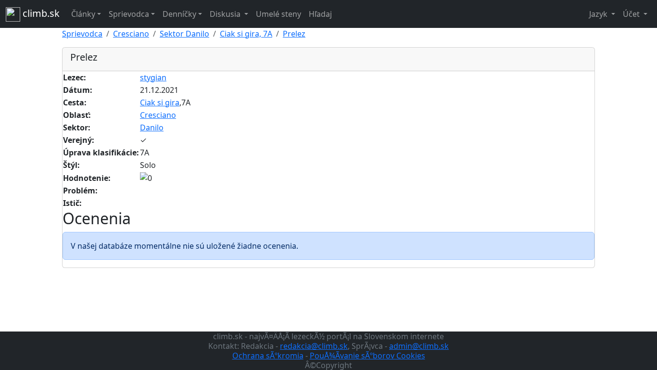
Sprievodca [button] (129, 14)
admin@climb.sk (419, 346)
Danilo (152, 127)
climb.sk (40, 13)
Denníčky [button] (179, 14)
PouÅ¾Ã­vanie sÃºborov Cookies (367, 355)
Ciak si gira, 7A (246, 33)
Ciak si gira (159, 102)
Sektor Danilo (184, 33)
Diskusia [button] (226, 14)
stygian (153, 77)
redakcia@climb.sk (314, 346)
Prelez (294, 33)
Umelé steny (278, 14)
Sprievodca (82, 33)
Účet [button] (632, 14)
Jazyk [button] (599, 14)
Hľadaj (320, 14)
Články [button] (83, 14)
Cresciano (131, 33)
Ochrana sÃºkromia (267, 355)
